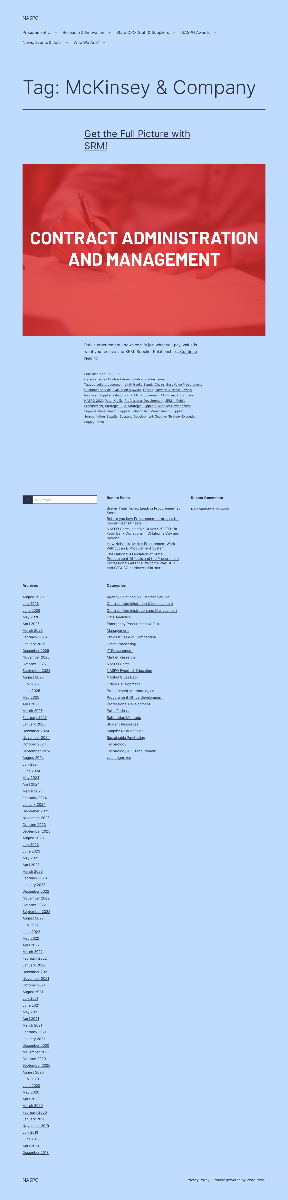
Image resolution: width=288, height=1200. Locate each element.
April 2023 (31, 865)
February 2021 (34, 1032)
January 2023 (34, 885)
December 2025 (36, 651)
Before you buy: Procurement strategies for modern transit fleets (143, 521)
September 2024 (37, 751)
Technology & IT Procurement (132, 751)
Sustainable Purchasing (126, 737)
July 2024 (31, 764)
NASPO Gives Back (122, 677)
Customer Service (97, 390)
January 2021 (34, 1039)
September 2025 (36, 671)
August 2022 (33, 918)
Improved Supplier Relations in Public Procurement (121, 395)
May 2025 (31, 697)
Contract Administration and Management (142, 610)
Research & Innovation (83, 32)
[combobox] (60, 499)
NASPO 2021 (93, 400)
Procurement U (37, 32)
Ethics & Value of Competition (131, 637)
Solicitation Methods (124, 717)
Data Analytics (119, 617)
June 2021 (31, 1005)
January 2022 (34, 965)
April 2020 (31, 1099)
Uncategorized (119, 758)
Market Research (121, 657)
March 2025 (33, 711)
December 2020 (36, 1045)
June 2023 (31, 851)
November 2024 (36, 737)
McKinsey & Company (177, 395)
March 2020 (33, 1105)
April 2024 (31, 784)
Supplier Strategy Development (130, 416)
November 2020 (36, 1052)
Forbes (148, 390)
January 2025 (34, 724)
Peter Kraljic (114, 400)
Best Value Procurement (184, 384)
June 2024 (31, 771)
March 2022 (33, 952)
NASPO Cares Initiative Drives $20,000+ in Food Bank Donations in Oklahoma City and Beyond (143, 533)
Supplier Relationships (125, 731)
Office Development (123, 684)
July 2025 (31, 684)
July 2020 (31, 1079)
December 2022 (36, 891)
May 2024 (31, 778)
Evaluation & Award (126, 390)
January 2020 (34, 1119)
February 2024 (35, 798)
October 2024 (34, 744)
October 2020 (34, 1059)
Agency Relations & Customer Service (138, 597)
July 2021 (30, 998)
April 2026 (31, 624)
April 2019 (31, 1146)
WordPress (255, 1180)
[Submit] (27, 499)
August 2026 (33, 597)
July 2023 (31, 845)
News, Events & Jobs (42, 42)
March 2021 (32, 1025)
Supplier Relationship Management (144, 411)
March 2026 (33, 630)
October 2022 (34, 905)
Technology (116, 744)
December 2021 (36, 972)
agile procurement (109, 384)
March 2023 (33, 871)
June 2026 (31, 610)
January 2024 (34, 804)
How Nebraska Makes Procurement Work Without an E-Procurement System (141, 546)
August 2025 (33, 677)
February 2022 (35, 958)
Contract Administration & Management (137, 379)
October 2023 (34, 825)
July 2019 (30, 1132)
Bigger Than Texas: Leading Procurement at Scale (143, 510)
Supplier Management (100, 411)
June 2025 (31, 691)
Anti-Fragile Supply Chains (145, 384)
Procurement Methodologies (130, 691)
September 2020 (36, 1065)
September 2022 (36, 911)
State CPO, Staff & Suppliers (142, 32)
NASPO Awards (195, 32)
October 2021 (34, 985)
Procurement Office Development (135, 697)
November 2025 (36, 657)
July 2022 (31, 925)
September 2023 (36, 831)
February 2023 (35, 878)
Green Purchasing (121, 644)
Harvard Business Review (173, 390)
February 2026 (35, 637)
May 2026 (31, 617)
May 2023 (31, 858)
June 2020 (31, 1086)
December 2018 (36, 1152)
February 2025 (35, 717)
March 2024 (33, 791)
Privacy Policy (198, 1180)
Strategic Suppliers (142, 406)
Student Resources (122, 724)
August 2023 (33, 838)
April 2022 (31, 945)
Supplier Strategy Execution (176, 416)
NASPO (31, 18)
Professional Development (143, 400)
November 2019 (36, 1126)
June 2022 (31, 932)
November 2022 (36, 898)
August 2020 (33, 1072)
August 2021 (33, 992)
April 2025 (31, 704)
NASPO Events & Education (129, 671)
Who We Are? (86, 42)
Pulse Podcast (118, 711)
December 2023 (36, 811)
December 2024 (36, 731)
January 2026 (34, 644)
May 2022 (31, 938)
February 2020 (35, 1112)
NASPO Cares (118, 664)
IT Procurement (120, 651)
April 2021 (31, 1019)
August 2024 (33, 758)
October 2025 (34, 664)
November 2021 (36, 978)
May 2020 (31, 1092)
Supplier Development (174, 406)
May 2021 (31, 1012)
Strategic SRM (115, 406)
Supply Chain (94, 422)
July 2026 (31, 604)
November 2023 (36, 818)
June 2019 (31, 1139)
